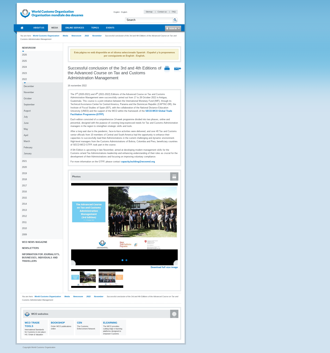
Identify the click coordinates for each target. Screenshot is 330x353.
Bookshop (58, 322)
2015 (24, 197)
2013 (24, 210)
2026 (24, 54)
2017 (24, 185)
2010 (24, 228)
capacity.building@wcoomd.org (138, 161)
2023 (24, 73)
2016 (24, 191)
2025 (24, 61)
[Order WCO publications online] (71, 333)
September (29, 104)
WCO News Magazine (34, 242)
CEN (79, 322)
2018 (24, 179)
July (26, 116)
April (26, 135)
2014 (24, 204)
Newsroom (76, 36)
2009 (24, 234)
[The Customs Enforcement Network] (97, 333)
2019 (24, 173)
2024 (24, 67)
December (29, 86)
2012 (24, 216)
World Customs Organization (46, 36)
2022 (87, 36)
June (26, 123)
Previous (74, 263)
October (28, 98)
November (97, 36)
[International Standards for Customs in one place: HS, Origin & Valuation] (45, 333)
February (28, 147)
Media (65, 36)
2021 (24, 161)
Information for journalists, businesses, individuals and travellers (41, 257)
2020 (24, 167)
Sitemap (149, 12)
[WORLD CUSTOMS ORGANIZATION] (22, 27)
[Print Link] (167, 70)
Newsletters (30, 248)
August (27, 110)
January (28, 153)
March (27, 141)
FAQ (174, 12)
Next (177, 263)
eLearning (110, 322)
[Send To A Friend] (177, 70)
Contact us (162, 12)
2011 (24, 222)
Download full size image (164, 267)
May (26, 129)
